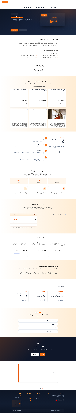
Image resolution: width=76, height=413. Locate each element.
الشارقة (29, 396)
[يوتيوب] (56, 400)
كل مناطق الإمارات (27, 400)
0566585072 (5, 1)
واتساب (42, 354)
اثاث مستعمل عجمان (52, 378)
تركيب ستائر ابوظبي (52, 373)
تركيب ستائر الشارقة (52, 372)
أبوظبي (29, 398)
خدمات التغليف (46, 400)
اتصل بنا (38, 400)
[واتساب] (63, 400)
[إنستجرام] (59, 400)
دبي (29, 395)
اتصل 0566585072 (35, 354)
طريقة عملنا (37, 396)
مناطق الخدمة (37, 398)
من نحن (38, 395)
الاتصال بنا (30, 1)
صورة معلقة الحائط (46, 395)
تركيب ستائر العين (52, 375)
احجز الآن (62, 152)
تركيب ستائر (46, 398)
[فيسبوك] (61, 400)
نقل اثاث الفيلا (63, 126)
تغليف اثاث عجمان (52, 377)
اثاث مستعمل (46, 396)
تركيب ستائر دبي (52, 370)
